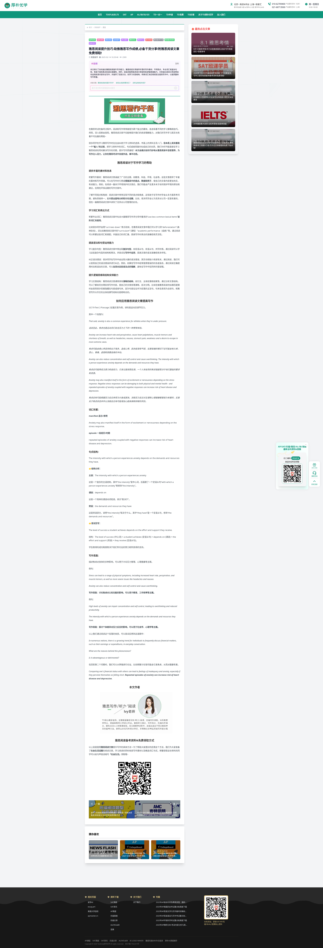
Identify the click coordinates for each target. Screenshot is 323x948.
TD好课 (191, 14)
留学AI (90, 902)
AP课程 (87, 940)
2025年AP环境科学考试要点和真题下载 (171, 920)
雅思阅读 (108, 40)
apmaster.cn (93, 916)
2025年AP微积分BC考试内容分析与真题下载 (171, 925)
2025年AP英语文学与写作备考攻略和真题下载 (171, 911)
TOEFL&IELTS (112, 14)
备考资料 (100, 40)
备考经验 (92, 40)
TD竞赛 (180, 14)
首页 (100, 14)
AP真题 (113, 911)
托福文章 (114, 920)
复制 (177, 63)
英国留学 (97, 27)
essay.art (91, 907)
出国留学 (117, 40)
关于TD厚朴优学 (205, 14)
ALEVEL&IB (115, 925)
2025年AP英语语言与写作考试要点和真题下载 (171, 916)
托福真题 (114, 916)
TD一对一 (157, 14)
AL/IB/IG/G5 (143, 14)
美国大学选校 (93, 911)
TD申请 (169, 14)
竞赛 (112, 929)
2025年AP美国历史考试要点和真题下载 (171, 907)
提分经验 (149, 40)
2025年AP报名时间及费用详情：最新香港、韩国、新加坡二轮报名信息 (171, 902)
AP (131, 14)
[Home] (16, 5)
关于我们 (136, 902)
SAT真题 (114, 902)
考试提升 (125, 40)
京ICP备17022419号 (132, 944)
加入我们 (221, 14)
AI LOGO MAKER (136, 940)
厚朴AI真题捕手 (171, 940)
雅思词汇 (133, 40)
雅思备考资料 (169, 40)
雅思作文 (141, 40)
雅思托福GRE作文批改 (154, 940)
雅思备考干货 (158, 40)
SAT (124, 14)
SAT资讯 (114, 907)
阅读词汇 (92, 43)
